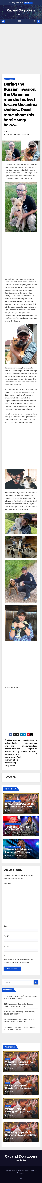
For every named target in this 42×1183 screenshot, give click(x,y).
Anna (8, 132)
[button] (35, 21)
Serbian (8, 1106)
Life (14, 801)
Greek (7, 1059)
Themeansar (20, 1173)
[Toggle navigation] (19, 21)
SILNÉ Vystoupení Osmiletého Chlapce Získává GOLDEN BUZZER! (20, 1088)
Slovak (8, 1129)
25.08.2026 (10, 1068)
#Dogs (19, 134)
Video (18, 801)
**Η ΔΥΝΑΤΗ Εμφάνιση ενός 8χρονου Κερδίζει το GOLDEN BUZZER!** (20, 1064)
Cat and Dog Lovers (21, 10)
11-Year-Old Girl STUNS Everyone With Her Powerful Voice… (18, 852)
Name (6, 926)
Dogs (5, 79)
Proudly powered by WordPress (15, 1170)
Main (21, 1178)
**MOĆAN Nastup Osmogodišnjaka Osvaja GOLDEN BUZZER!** (19, 1111)
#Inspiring (25, 134)
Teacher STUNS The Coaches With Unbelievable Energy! (18, 829)
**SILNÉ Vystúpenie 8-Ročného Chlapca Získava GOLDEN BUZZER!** (20, 1135)
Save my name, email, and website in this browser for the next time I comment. (18, 960)
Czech (7, 1082)
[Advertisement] (21, 52)
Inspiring (11, 79)
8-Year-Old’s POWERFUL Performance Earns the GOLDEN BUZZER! (19, 806)
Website (6, 946)
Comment (8, 883)
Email (6, 936)
